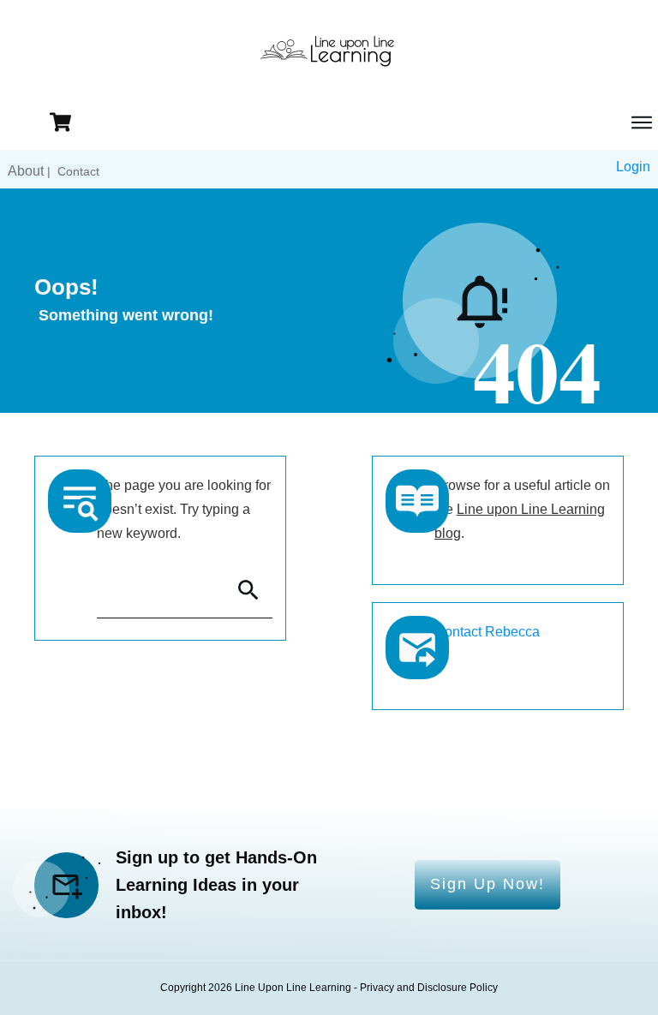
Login (633, 166)
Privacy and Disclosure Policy (429, 988)
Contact (78, 171)
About (26, 171)
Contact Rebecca (487, 631)
